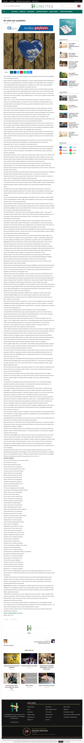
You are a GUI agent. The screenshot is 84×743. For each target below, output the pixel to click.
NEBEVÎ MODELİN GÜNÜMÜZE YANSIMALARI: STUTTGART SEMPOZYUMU (47, 667)
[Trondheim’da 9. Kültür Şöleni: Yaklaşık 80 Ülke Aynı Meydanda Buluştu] (63, 83)
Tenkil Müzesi (48, 706)
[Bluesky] (19, 6)
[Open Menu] (4, 11)
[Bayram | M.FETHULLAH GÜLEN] (47, 678)
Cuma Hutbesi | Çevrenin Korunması (73, 74)
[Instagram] (8, 6)
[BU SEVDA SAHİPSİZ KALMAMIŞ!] (29, 658)
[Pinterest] (10, 6)
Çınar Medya (30, 711)
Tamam (60, 741)
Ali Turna (6, 619)
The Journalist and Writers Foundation (72, 714)
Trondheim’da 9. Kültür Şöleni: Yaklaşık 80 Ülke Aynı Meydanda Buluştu (74, 83)
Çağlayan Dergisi (31, 714)
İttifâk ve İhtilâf (29, 685)
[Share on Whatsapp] (24, 72)
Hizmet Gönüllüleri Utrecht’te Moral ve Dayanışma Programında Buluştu (73, 98)
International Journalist (69, 711)
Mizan (7, 23)
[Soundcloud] (15, 6)
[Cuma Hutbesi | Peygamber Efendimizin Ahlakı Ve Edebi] (63, 45)
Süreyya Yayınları (49, 714)
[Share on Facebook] (15, 72)
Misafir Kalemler (42, 11)
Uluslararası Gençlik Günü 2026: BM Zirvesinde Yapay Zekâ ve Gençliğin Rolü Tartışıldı (73, 64)
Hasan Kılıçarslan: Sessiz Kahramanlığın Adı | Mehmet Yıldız (11, 687)
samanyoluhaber (13, 619)
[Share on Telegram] (27, 72)
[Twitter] (6, 6)
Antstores (47, 719)
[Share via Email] (31, 72)
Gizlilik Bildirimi (67, 741)
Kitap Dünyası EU (31, 717)
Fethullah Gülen (30, 706)
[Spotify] (17, 6)
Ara (78, 6)
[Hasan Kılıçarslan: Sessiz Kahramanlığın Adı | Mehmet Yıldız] (12, 678)
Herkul (28, 709)
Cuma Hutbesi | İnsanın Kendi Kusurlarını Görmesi (73, 55)
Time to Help (48, 711)
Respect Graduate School (51, 709)
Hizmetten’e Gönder (66, 11)
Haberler (22, 11)
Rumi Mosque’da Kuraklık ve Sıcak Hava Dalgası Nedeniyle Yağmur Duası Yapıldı (74, 125)
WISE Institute (67, 706)
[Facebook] (4, 6)
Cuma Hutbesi (53, 11)
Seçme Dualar (48, 717)
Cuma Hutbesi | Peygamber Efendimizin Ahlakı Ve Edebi (74, 46)
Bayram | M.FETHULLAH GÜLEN (46, 685)
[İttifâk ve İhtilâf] (29, 678)
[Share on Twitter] (18, 72)
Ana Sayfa (15, 11)
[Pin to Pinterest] (21, 72)
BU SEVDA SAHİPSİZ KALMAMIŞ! (29, 665)
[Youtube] (13, 6)
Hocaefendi (30, 11)
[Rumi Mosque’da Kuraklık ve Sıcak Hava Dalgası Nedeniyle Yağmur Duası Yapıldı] (63, 124)
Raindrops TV (30, 719)
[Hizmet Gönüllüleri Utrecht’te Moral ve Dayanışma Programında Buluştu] (63, 98)
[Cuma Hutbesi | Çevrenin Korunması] (63, 75)
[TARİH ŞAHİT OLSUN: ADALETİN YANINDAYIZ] (12, 658)
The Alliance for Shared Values (70, 717)
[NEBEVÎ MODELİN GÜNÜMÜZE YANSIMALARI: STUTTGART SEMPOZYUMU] (47, 658)
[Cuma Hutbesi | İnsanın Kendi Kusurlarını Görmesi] (63, 55)
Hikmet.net (66, 709)
